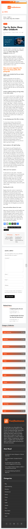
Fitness (6, 497)
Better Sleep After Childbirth (14, 227)
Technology (7, 513)
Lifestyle (6, 505)
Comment (7, 258)
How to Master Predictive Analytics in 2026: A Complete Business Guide (14, 467)
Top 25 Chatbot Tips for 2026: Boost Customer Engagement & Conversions (13, 463)
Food (6, 500)
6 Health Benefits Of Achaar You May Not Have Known (17, 316)
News (6, 508)
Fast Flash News (8, 32)
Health (5, 24)
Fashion (6, 494)
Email (6, 280)
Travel (6, 516)
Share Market (7, 510)
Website (6, 285)
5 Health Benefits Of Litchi (16, 309)
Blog (6, 484)
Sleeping (6, 230)
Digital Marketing (8, 486)
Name (6, 274)
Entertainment (8, 492)
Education (7, 489)
